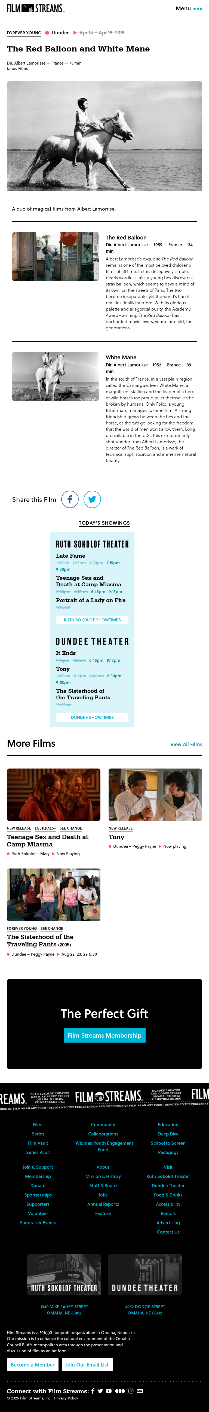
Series (38, 1134)
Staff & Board (103, 1185)
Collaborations (103, 1134)
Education (168, 1124)
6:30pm (114, 676)
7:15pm (113, 563)
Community (103, 1124)
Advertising (168, 1222)
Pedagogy (168, 1152)
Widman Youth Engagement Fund (104, 1146)
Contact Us (168, 1232)
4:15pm (79, 660)
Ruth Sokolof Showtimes (92, 620)
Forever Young (24, 33)
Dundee (61, 32)
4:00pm (97, 676)
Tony (63, 669)
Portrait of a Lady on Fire (91, 600)
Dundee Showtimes (92, 717)
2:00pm (63, 591)
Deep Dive (168, 1134)
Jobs (103, 1195)
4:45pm (81, 591)
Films (38, 1124)
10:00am (64, 704)
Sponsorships (38, 1195)
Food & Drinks (168, 1195)
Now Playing (68, 854)
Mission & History (103, 1176)
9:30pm (63, 569)
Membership (38, 1176)
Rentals (168, 1213)
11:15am (62, 563)
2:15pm (79, 563)
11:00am (63, 607)
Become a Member (32, 1364)
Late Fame (70, 556)
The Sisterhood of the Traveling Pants (83, 694)
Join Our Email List (87, 1364)
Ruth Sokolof (23, 854)
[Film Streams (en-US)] (37, 8)
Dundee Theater (168, 1185)
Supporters (38, 1204)
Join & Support (38, 1167)
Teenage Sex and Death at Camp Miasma (88, 581)
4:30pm (96, 563)
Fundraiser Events (38, 1222)
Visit (168, 1167)
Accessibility (168, 1204)
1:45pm (62, 660)
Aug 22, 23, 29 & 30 (79, 954)
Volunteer (38, 1213)
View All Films (186, 744)
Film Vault (38, 1143)
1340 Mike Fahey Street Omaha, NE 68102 (64, 1310)
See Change (71, 828)
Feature (103, 1213)
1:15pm (80, 676)
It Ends (66, 653)
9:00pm (63, 682)
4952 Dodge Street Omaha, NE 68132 (145, 1310)
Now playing (174, 846)
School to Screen (168, 1143)
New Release (19, 828)
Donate (37, 1185)
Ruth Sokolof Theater (168, 1176)
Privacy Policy (66, 1398)
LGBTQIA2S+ (45, 828)
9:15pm (115, 591)
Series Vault (38, 1152)
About (103, 1167)
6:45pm (98, 591)
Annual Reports (103, 1204)
